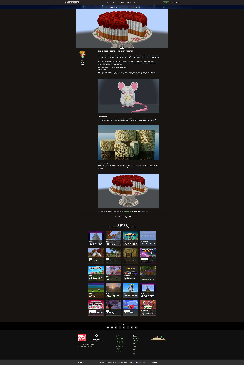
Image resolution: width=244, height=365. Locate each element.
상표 (122, 362)
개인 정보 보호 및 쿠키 (103, 362)
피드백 (134, 345)
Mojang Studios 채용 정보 (120, 348)
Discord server (127, 211)
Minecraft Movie (119, 351)
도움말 (134, 343)
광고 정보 (125, 362)
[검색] (171, 2)
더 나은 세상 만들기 (119, 349)
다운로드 (134, 348)
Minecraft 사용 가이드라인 (82, 346)
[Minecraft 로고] (72, 2)
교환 (134, 354)
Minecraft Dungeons (120, 339)
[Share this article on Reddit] (126, 217)
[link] (107, 327)
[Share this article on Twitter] (123, 217)
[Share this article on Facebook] (130, 217)
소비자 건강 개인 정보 (112, 362)
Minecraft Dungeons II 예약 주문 (128, 7)
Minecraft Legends (119, 341)
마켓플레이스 (135, 336)
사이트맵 (134, 346)
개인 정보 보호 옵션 (141, 362)
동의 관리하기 (90, 346)
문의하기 (134, 349)
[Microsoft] (155, 362)
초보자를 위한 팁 (136, 341)
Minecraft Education (119, 342)
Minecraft (118, 336)
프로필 (134, 353)
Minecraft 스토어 (136, 338)
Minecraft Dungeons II (120, 338)
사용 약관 (118, 362)
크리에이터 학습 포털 (120, 346)
